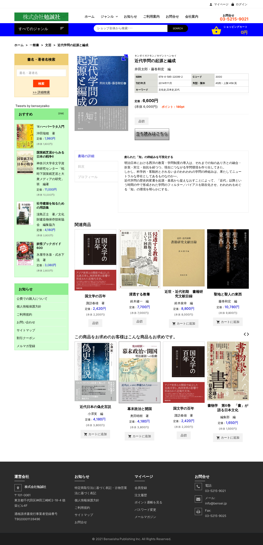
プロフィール (88, 177)
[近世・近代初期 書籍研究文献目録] (184, 258)
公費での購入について (32, 299)
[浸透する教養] (139, 259)
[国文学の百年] (95, 260)
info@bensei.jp (216, 503)
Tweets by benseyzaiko (32, 106)
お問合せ (81, 522)
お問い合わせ (26, 322)
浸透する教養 (139, 294)
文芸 (48, 45)
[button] (124, 57)
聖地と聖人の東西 (228, 294)
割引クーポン (26, 338)
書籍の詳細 (86, 156)
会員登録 (141, 488)
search (178, 28)
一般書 (34, 45)
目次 (81, 166)
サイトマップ (26, 330)
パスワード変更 (145, 510)
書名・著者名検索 (41, 59)
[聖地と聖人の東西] (228, 259)
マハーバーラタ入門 (50, 126)
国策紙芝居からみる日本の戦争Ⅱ (50, 154)
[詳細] (60, 113)
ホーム (19, 45)
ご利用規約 (24, 314)
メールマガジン (145, 517)
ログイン (241, 4)
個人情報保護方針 (29, 306)
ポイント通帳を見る (148, 502)
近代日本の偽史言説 (95, 407)
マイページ (221, 4)
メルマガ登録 (26, 346)
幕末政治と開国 (139, 409)
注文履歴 (141, 495)
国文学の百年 (95, 296)
